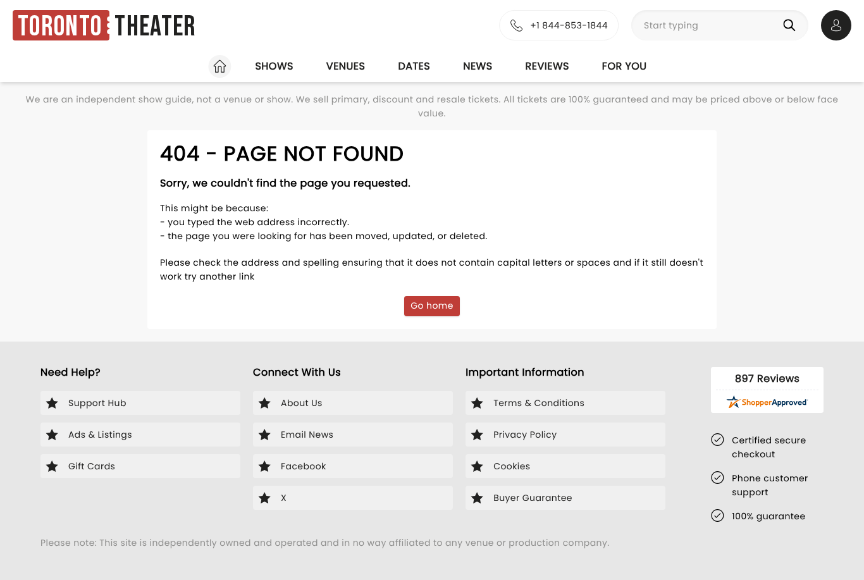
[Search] (791, 25)
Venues (346, 66)
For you (624, 66)
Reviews (547, 66)
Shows (274, 66)
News (477, 66)
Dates (414, 66)
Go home (432, 305)
